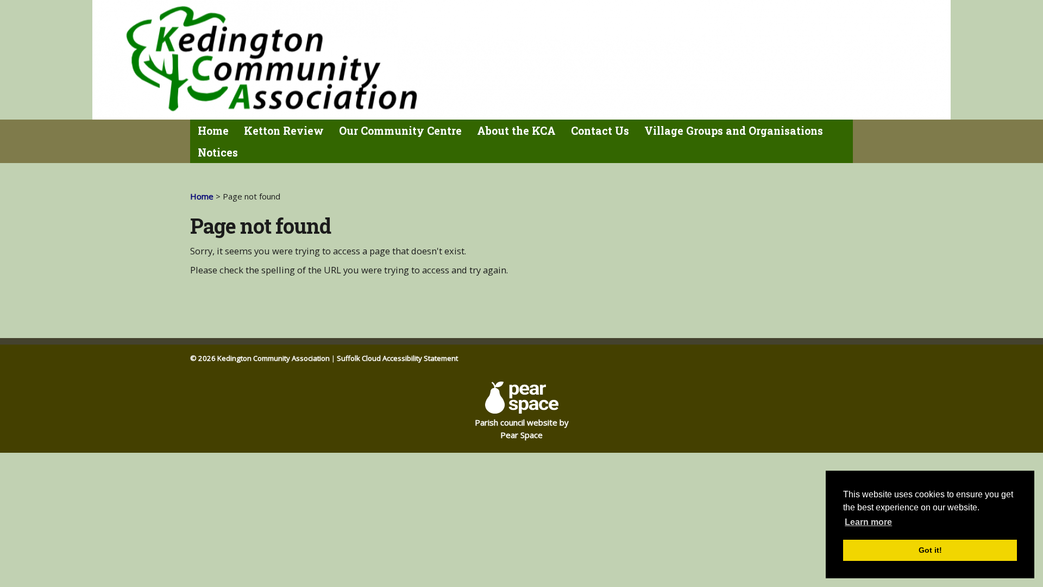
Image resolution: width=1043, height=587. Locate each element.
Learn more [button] (868, 522)
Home (213, 131)
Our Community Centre (400, 131)
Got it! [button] (930, 550)
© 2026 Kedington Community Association (260, 358)
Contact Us (600, 131)
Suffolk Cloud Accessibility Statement (397, 358)
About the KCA (516, 131)
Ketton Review (284, 131)
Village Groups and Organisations (733, 131)
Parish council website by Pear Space (522, 428)
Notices (218, 152)
